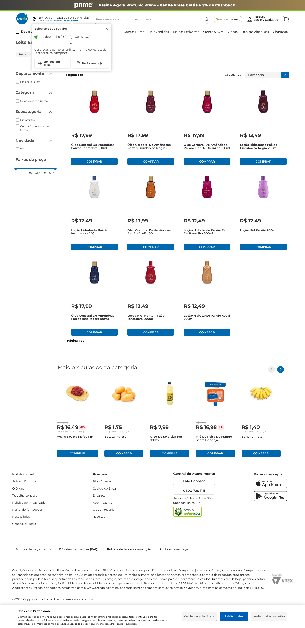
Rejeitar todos (234, 616)
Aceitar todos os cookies (269, 616)
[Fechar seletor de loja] (107, 28)
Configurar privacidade (199, 616)
